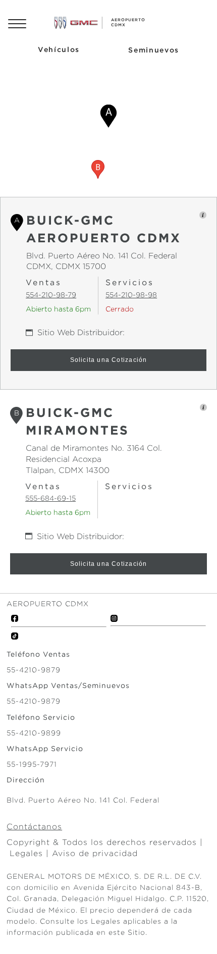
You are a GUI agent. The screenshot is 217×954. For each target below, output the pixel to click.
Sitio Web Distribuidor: (81, 332)
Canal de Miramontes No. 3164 (85, 448)
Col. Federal (152, 255)
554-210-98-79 (51, 295)
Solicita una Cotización (108, 359)
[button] (108, 116)
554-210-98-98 (131, 295)
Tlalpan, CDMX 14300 (68, 470)
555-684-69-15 (50, 498)
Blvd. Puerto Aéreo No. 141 (77, 255)
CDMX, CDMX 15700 (66, 266)
